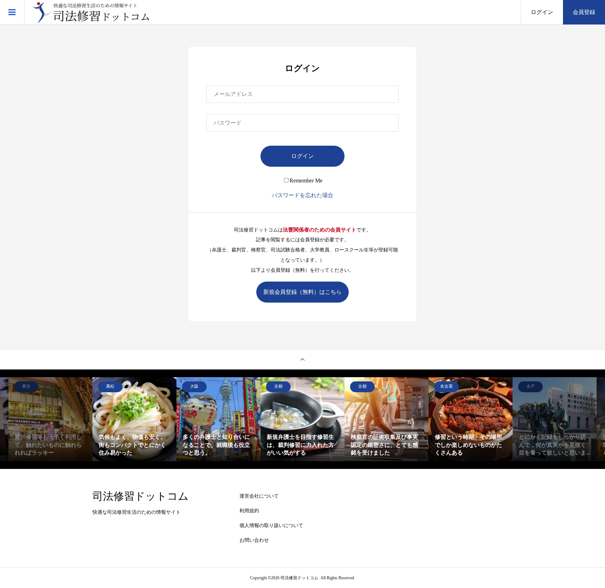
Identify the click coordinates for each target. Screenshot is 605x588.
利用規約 (249, 510)
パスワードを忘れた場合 (302, 195)
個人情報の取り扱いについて (271, 525)
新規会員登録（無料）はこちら (302, 292)
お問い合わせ (254, 540)
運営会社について (259, 496)
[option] (134, 419)
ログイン (542, 12)
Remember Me (306, 181)
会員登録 (584, 12)
